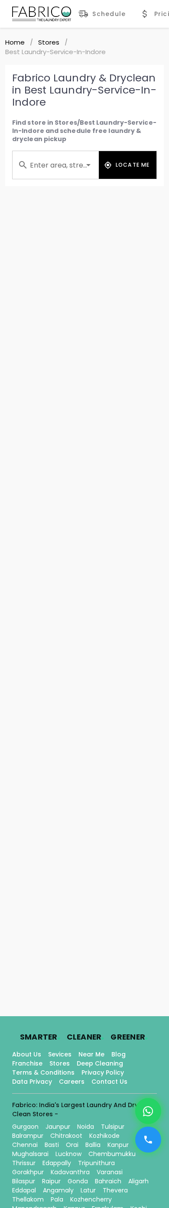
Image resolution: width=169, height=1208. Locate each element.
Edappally (56, 1163)
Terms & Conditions (43, 1072)
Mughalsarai (30, 1154)
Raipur (51, 1181)
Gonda (78, 1181)
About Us (26, 1054)
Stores (48, 42)
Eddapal (24, 1190)
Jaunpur (58, 1126)
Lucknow (68, 1154)
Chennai (25, 1144)
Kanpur (118, 1144)
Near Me (91, 1054)
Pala (57, 1199)
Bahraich (108, 1181)
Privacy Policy (102, 1072)
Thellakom (28, 1199)
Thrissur (24, 1163)
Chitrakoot (66, 1135)
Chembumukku (112, 1154)
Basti (52, 1144)
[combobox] (56, 165)
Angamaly (58, 1190)
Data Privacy (32, 1081)
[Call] (148, 1140)
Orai (72, 1144)
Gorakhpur (28, 1172)
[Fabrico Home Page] (41, 14)
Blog (118, 1054)
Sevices (60, 1054)
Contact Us (109, 1081)
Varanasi (110, 1172)
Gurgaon (25, 1126)
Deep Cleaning (100, 1063)
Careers (71, 1081)
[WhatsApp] (148, 1111)
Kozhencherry (91, 1199)
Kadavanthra (70, 1172)
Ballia (93, 1144)
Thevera (115, 1190)
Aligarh (138, 1181)
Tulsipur (112, 1126)
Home (15, 42)
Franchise (27, 1063)
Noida (85, 1126)
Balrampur (27, 1135)
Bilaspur (23, 1181)
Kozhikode (104, 1135)
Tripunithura (96, 1163)
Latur (88, 1190)
